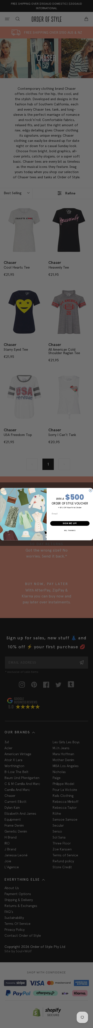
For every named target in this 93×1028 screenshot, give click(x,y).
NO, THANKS (69, 530)
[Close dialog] (90, 490)
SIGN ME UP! (69, 523)
